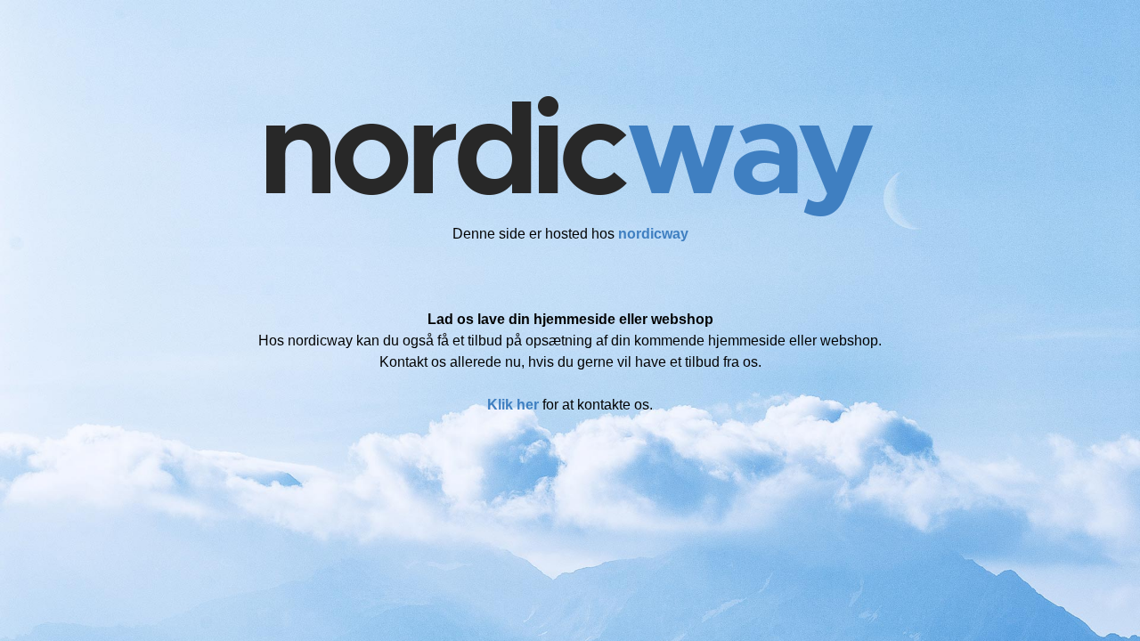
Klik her (513, 404)
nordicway (653, 233)
